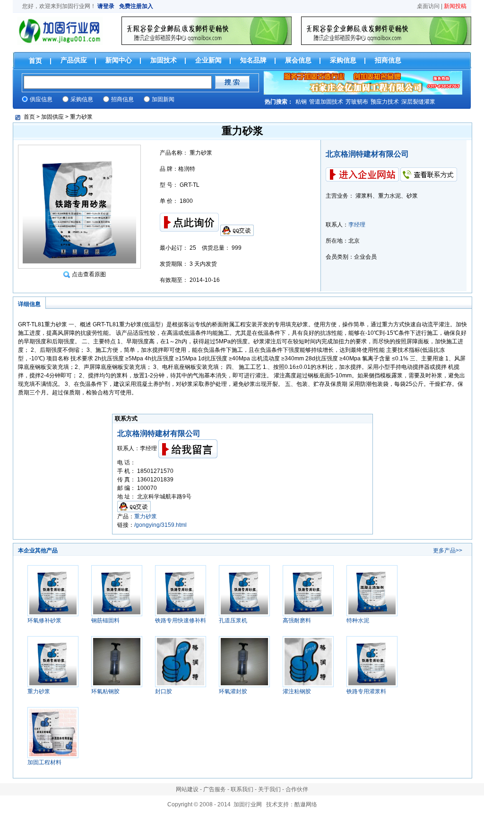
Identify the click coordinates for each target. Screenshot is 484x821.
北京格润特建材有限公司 (367, 154)
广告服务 (214, 789)
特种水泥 (357, 620)
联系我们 (242, 789)
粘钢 (301, 101)
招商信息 (388, 60)
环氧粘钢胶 (105, 691)
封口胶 (163, 691)
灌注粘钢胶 (297, 691)
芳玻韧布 (357, 101)
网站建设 (187, 789)
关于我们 (269, 789)
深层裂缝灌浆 (418, 101)
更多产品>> (447, 550)
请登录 (105, 6)
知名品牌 (253, 60)
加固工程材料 (44, 762)
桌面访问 (428, 6)
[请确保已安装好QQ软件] (237, 230)
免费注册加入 (136, 6)
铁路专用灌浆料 (366, 691)
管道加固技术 (326, 101)
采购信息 (343, 60)
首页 (35, 60)
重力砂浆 (81, 117)
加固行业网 (76, 6)
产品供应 (73, 60)
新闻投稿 (455, 6)
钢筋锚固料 (105, 620)
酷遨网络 (305, 804)
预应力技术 (385, 101)
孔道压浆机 (233, 620)
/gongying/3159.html (160, 525)
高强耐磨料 (297, 620)
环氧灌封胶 (233, 691)
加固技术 (163, 60)
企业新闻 (208, 60)
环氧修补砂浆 (44, 620)
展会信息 (298, 60)
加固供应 (52, 117)
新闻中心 (118, 60)
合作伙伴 (296, 789)
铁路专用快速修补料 (180, 620)
